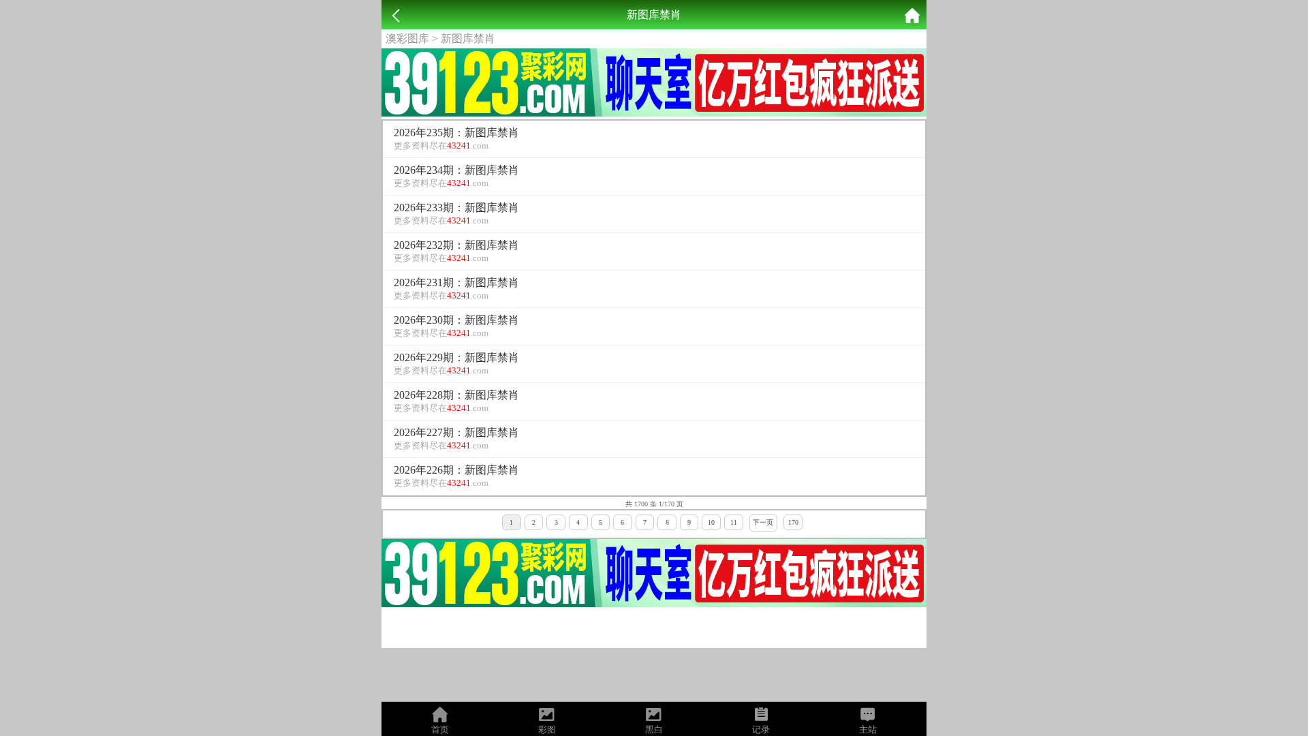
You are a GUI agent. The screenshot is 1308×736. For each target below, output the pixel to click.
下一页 (763, 522)
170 (793, 522)
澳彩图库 (407, 38)
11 (733, 522)
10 (711, 522)
